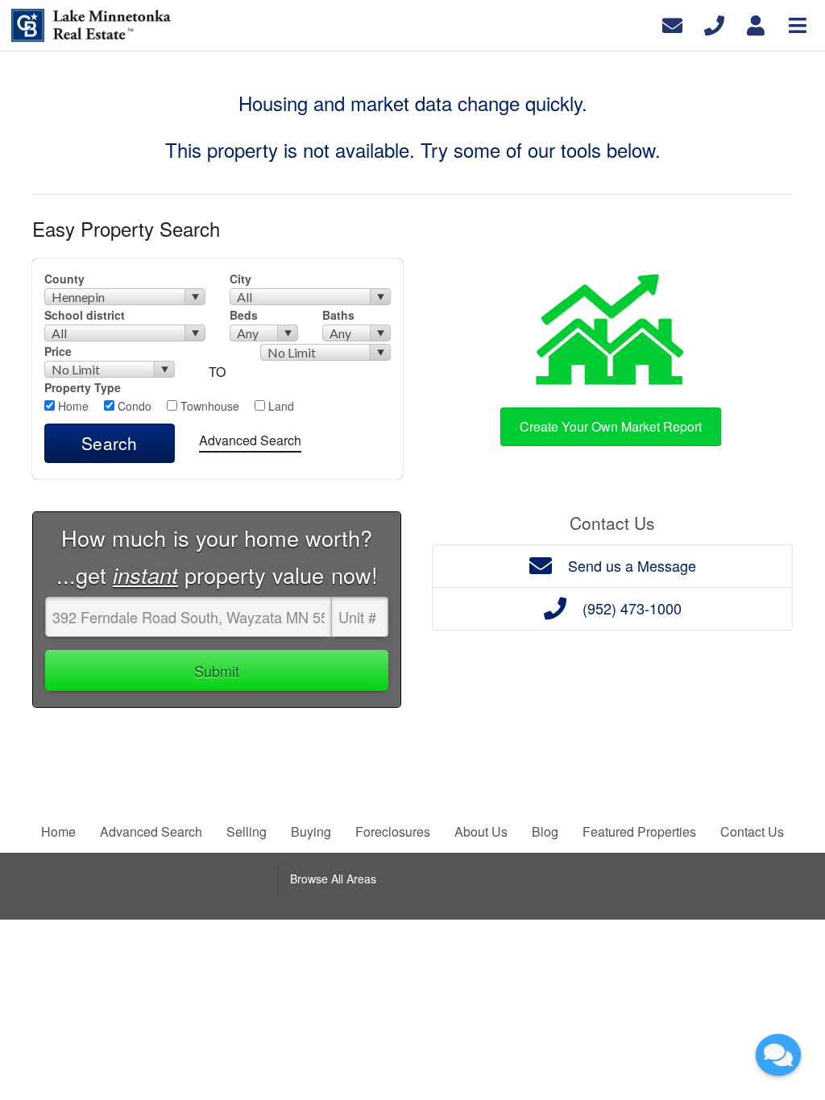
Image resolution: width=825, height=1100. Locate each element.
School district (84, 315)
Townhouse (208, 406)
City (240, 279)
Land (279, 406)
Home (72, 406)
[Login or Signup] (756, 23)
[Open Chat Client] (778, 1055)
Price (58, 351)
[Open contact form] (672, 23)
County (64, 279)
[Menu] (797, 23)
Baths (338, 315)
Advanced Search (250, 440)
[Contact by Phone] (714, 23)
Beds (244, 315)
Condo (132, 406)
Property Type (82, 387)
